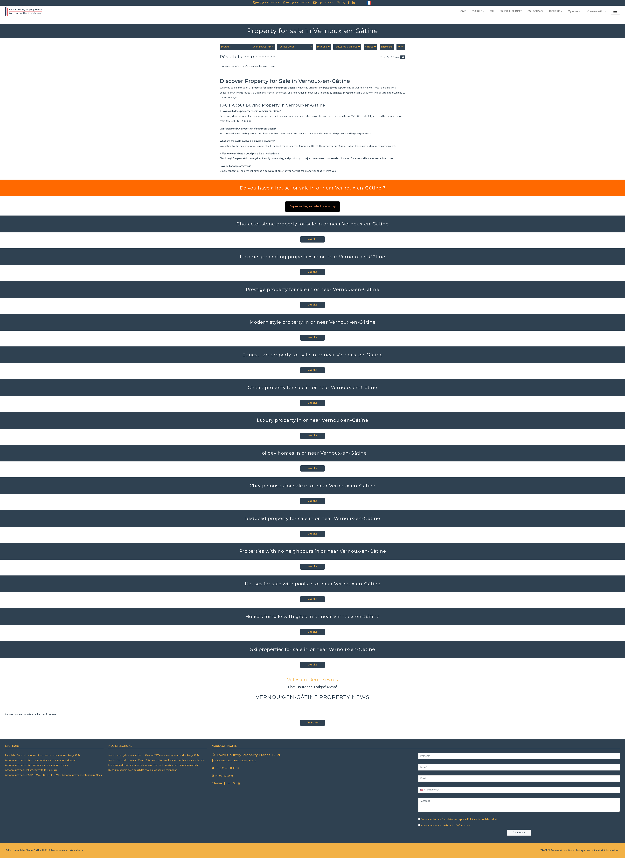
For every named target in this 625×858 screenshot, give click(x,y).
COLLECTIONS (535, 11)
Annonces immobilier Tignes (52, 765)
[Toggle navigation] (615, 11)
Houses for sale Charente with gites (170, 760)
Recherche (386, 47)
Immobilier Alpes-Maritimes (40, 755)
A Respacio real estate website (66, 850)
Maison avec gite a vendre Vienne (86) (129, 760)
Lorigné (320, 687)
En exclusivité (197, 760)
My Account (575, 11)
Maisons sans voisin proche (184, 765)
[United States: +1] (422, 790)
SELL (492, 11)
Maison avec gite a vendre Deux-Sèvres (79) (132, 755)
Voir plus (312, 239)
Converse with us (596, 11)
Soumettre (519, 833)
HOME (462, 11)
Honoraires (612, 850)
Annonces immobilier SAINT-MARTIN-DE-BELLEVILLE (33, 775)
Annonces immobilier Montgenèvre (24, 760)
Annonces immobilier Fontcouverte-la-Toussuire (31, 770)
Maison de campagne (165, 770)
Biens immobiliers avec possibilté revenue (130, 770)
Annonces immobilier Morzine (21, 765)
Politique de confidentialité (482, 819)
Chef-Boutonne (300, 687)
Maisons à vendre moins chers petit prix (147, 765)
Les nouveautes (116, 765)
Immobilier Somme (15, 755)
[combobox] (247, 47)
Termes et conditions (562, 850)
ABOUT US (554, 11)
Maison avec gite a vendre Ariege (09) (178, 755)
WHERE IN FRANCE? (511, 11)
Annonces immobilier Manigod (59, 760)
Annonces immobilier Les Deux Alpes (82, 775)
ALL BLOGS (313, 723)
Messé (332, 687)
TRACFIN (545, 850)
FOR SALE (477, 11)
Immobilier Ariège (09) (68, 755)
